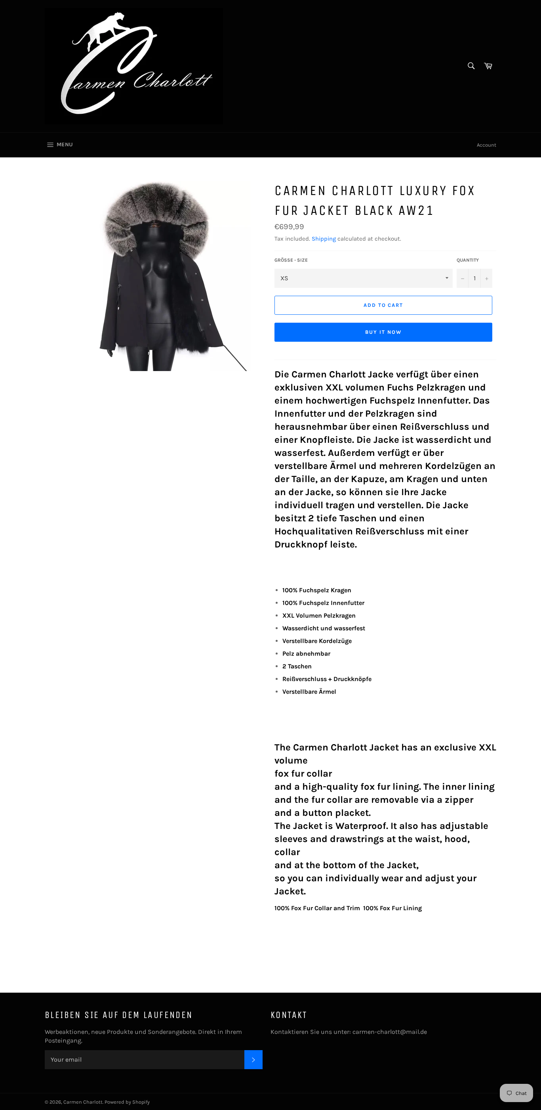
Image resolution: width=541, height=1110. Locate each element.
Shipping (324, 238)
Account (486, 145)
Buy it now (383, 332)
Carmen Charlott (83, 1102)
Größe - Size (291, 260)
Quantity (468, 260)
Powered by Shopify (127, 1102)
